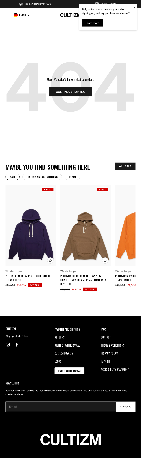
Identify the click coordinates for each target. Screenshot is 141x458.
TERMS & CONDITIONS (112, 345)
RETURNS (59, 337)
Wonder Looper (14, 271)
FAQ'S (103, 329)
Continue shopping (70, 91)
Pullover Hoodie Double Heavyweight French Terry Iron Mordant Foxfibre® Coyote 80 (83, 280)
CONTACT (106, 337)
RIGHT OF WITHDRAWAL (67, 345)
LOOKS (58, 361)
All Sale (125, 166)
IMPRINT (105, 361)
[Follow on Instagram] (8, 344)
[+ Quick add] (50, 260)
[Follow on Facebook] (16, 344)
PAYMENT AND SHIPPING (67, 329)
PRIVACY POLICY (109, 353)
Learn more (92, 23)
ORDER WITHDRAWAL (69, 371)
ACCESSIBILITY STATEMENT (115, 369)
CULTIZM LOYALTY (64, 353)
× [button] (134, 7)
